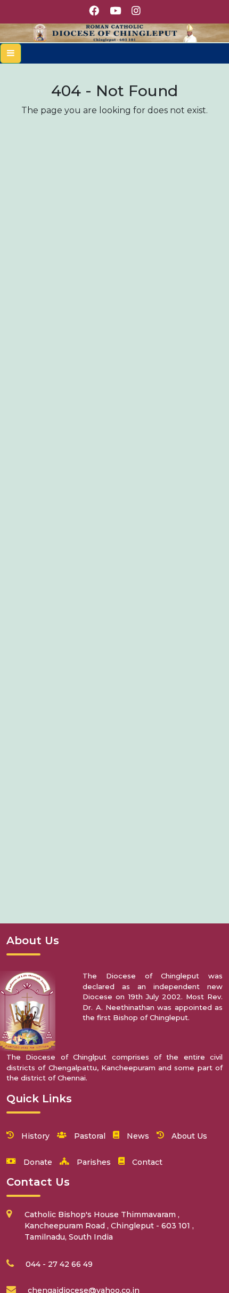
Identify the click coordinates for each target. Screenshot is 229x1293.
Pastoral (89, 1136)
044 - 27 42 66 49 (59, 1264)
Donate (37, 1162)
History (35, 1136)
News (138, 1136)
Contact (147, 1162)
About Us (189, 1136)
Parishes (94, 1162)
